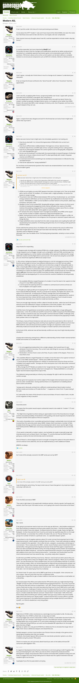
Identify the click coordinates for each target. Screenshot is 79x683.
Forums (6, 12)
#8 (74, 244)
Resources (31, 12)
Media (23, 12)
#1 (74, 26)
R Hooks (9, 101)
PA (13, 491)
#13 (74, 497)
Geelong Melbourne (9, 537)
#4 (74, 93)
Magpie (6, 23)
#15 (74, 611)
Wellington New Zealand (10, 64)
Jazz (9, 410)
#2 (74, 46)
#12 (74, 475)
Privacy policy (66, 678)
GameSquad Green (9, 678)
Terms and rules (57, 678)
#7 (74, 171)
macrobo (9, 528)
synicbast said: (21, 175)
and (24, 239)
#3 (74, 72)
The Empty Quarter (10, 419)
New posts (5, 15)
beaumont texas (10, 110)
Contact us (49, 678)
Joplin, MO (12, 468)
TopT (9, 483)
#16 (74, 647)
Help (72, 678)
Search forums (13, 15)
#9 (74, 343)
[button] (19, 12)
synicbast (9, 55)
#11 (74, 452)
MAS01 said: (20, 479)
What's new (14, 12)
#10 (74, 402)
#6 (74, 136)
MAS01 (9, 460)
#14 (74, 520)
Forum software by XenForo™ (39, 681)
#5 (74, 116)
